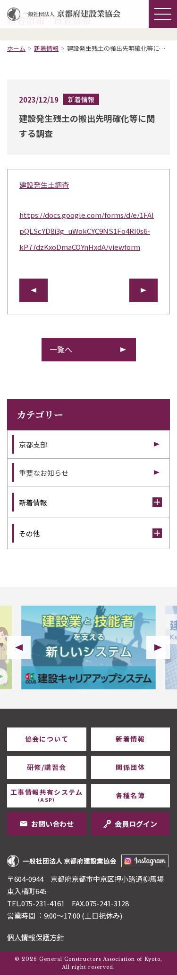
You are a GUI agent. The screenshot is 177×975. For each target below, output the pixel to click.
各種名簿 (130, 795)
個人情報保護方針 (35, 937)
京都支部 (33, 444)
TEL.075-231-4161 (36, 903)
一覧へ (61, 349)
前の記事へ (33, 290)
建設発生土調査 (44, 185)
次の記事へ (143, 290)
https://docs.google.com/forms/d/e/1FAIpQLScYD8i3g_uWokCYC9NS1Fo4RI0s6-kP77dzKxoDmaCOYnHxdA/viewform (86, 231)
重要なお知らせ (43, 473)
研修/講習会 (46, 767)
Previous (19, 647)
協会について (46, 738)
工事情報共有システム (46, 795)
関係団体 (130, 767)
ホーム (16, 48)
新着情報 (46, 48)
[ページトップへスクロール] (156, 708)
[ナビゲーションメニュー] (163, 14)
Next (158, 647)
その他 (29, 533)
